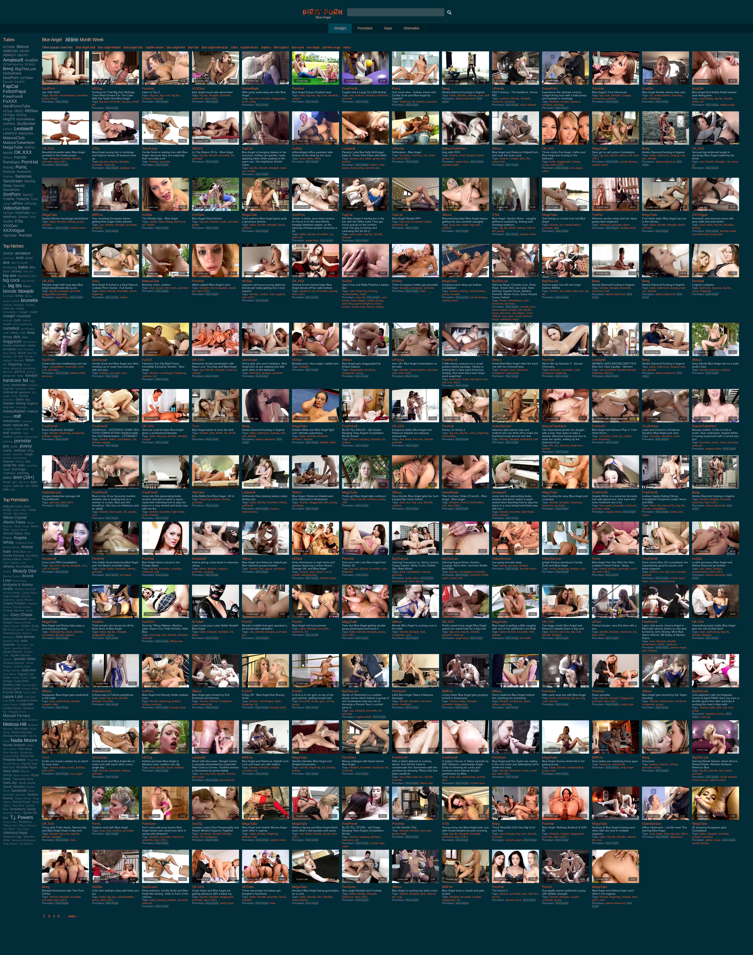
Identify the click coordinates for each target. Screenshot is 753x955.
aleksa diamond (465, 98)
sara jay (705, 716)
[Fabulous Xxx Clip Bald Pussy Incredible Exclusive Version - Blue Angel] (165, 357)
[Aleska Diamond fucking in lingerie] (465, 85)
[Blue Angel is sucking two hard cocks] (415, 884)
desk (310, 158)
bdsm (6, 271)
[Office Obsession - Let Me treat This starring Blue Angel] (665, 820)
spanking (31, 465)
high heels (177, 511)
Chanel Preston (14, 603)
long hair (8, 407)
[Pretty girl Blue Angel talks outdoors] (365, 489)
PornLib (9, 172)
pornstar (22, 440)
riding (30, 450)
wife (6, 489)
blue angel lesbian (109, 47)
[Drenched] (665, 754)
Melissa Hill (14, 724)
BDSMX (30, 64)
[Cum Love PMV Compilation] (65, 555)
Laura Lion (13, 696)
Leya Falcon (10, 704)
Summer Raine (12, 812)
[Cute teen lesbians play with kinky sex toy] (115, 884)
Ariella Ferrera (13, 555)
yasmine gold (450, 164)
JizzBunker (26, 123)
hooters (33, 385)
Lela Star (30, 696)
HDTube (9, 115)
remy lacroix (416, 581)
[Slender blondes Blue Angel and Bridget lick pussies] (315, 754)
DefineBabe (12, 73)
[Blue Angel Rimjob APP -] (415, 212)
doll (487, 95)
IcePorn (9, 124)
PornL (21, 167)
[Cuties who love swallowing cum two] (65, 357)
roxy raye (507, 316)
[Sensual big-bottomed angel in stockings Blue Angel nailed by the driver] (715, 145)
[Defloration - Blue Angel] (415, 145)
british (15, 301)
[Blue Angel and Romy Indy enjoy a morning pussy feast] (65, 619)
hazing (426, 571)
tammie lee (373, 167)
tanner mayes (375, 306)
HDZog (21, 115)
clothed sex (666, 701)
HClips (8, 111)
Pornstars (365, 28)
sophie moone (155, 47)
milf (17, 416)
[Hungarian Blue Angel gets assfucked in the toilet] (65, 688)
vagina (7, 485)
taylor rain (456, 578)
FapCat (10, 86)
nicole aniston (728, 776)
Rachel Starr (30, 763)
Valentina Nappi (15, 833)
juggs (6, 395)
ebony (32, 345)
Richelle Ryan (26, 767)
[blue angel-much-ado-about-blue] (215, 85)
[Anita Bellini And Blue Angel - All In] (215, 489)
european (9, 349)
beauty (17, 271)
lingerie (32, 403)
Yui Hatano (26, 843)
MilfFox (30, 147)
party (253, 101)
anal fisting (706, 98)
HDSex (31, 110)
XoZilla (8, 221)
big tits (15, 285)
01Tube (9, 47)
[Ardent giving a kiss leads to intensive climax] (215, 555)
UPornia (30, 203)
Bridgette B (11, 585)
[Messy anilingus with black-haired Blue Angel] (365, 754)
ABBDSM (10, 51)
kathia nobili (727, 104)
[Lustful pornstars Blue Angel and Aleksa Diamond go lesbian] (715, 555)
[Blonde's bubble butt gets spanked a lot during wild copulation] (265, 619)
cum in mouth (50, 568)
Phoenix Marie (14, 760)
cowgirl (9, 316)
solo (21, 465)
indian (31, 388)
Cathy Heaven (25, 599)
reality (7, 450)
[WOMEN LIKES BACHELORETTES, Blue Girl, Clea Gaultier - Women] (615, 357)
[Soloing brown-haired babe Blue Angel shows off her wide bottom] (315, 278)
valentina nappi (509, 319)
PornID (8, 167)
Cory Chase (21, 614)
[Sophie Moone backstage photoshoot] (65, 212)
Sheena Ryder (21, 801)
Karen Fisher (20, 677)
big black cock (27, 275)
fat (15, 356)
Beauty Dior (25, 571)
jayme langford (364, 303)
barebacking (309, 574)
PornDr (20, 157)
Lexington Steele (27, 700)
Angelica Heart (24, 542)
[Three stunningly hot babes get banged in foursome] (265, 884)
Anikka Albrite (11, 547)
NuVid (8, 153)
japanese (25, 392)
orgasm (15, 432)
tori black (125, 574)
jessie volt (515, 309)
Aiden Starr (20, 510)
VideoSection (16, 208)
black (27, 286)
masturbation (14, 411)
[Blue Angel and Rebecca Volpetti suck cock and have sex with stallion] (265, 754)
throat (6, 482)
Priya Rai (32, 760)
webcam (18, 485)
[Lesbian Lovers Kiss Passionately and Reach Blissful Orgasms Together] (215, 820)
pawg (695, 710)
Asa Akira (31, 555)
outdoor (8, 436)
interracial (10, 392)
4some (53, 833)
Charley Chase (22, 607)
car (728, 161)
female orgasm (101, 442)
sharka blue (357, 167)
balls (712, 707)
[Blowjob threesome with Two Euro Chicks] (65, 884)
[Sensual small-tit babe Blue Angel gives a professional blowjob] (165, 423)
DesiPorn (11, 77)
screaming (20, 457)
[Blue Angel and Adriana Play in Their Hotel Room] (615, 423)
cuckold (7, 320)
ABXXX (22, 55)
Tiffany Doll (10, 825)
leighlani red (127, 167)
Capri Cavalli (11, 596)
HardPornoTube (16, 106)
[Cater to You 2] (165, 85)
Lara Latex (30, 692)
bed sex (28, 271)
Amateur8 (13, 60)
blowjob (26, 291)
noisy (525, 770)
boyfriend (526, 439)
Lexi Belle (9, 700)
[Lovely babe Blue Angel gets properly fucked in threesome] (465, 688)
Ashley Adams (12, 559)
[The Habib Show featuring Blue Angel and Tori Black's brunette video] (115, 555)
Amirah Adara (13, 533)
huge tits (8, 388)
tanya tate (716, 234)
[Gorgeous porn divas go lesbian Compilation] (465, 278)
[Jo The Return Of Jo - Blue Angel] (215, 145)
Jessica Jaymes (13, 662)
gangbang (29, 368)
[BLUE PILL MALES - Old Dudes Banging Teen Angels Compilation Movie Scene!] (365, 423)
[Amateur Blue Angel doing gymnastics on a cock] (315, 884)
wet (27, 485)
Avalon (7, 571)
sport (527, 701)
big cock (11, 280)
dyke (278, 701)
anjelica (266, 47)
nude (18, 429)
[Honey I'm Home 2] (465, 423)
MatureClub (14, 137)
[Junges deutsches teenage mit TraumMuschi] (65, 489)
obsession (676, 836)
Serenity (20, 794)
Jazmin (7, 659)
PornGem (11, 162)
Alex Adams (20, 513)
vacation (666, 436)
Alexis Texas (21, 526)
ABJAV (24, 51)
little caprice (281, 47)
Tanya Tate (10, 822)
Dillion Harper (11, 626)
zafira (234, 47)
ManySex (26, 133)
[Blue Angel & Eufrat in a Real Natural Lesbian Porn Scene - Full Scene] (115, 278)
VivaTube (22, 213)
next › (72, 916)
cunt (5, 332)
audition (504, 98)
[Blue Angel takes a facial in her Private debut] (165, 555)
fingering (15, 364)
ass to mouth (19, 262)
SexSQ (29, 181)
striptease (9, 473)
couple (33, 311)
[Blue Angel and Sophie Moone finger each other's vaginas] (265, 820)
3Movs (22, 46)
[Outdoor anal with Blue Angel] (115, 820)
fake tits (32, 353)
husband (20, 388)
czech (132, 291)
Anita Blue (19, 551)
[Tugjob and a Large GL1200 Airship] (365, 85)
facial (22, 352)
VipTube (8, 212)
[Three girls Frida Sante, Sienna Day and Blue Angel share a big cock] (65, 820)
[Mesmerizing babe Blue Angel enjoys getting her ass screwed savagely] (465, 212)
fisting (503, 565)
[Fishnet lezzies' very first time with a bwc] (615, 619)
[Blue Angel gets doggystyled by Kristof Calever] (365, 357)
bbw (32, 267)
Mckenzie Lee (11, 719)
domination (30, 341)
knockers (8, 399)
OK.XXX (23, 152)
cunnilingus (28, 328)
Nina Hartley (10, 752)
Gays (388, 28)
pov (6, 446)
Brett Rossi (19, 580)
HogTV (9, 119)
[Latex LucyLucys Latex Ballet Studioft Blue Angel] (215, 619)
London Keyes (12, 708)
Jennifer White (24, 659)
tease (54, 98)
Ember (25, 626)
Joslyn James (11, 670)
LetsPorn (10, 133)
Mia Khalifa (21, 728)
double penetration (14, 345)
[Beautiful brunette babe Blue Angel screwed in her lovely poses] (65, 145)
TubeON (22, 199)
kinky (14, 395)
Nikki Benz (25, 749)
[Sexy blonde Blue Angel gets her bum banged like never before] (415, 489)
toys (33, 482)
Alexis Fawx (14, 522)
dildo (25, 337)
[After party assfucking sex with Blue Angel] (265, 85)
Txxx (34, 199)
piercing (8, 441)
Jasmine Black (21, 648)
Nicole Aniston (14, 745)
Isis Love (22, 644)
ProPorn (8, 176)
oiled (25, 429)
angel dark (462, 161)
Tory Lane (23, 829)
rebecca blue (718, 779)
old (32, 429)
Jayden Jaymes (20, 655)
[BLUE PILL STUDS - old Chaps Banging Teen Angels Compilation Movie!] (365, 820)
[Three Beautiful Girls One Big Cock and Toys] (515, 820)
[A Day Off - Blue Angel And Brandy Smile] (265, 688)
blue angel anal (85, 47)
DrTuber (26, 78)
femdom (19, 360)
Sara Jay (10, 783)
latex (195, 634)
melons (7, 416)
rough (29, 454)
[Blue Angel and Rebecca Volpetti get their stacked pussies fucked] (265, 555)
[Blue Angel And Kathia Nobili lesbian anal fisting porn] (715, 85)
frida (423, 291)
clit (124, 511)
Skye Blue (18, 805)
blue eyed (115, 511)
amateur (23, 253)
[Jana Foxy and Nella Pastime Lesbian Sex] (365, 278)
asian (29, 258)
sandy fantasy (628, 161)
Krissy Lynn (11, 688)
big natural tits (666, 505)
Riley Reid (11, 771)
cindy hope (627, 704)
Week (98, 39)
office (317, 158)
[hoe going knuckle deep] (515, 555)
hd (25, 380)
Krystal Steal (12, 692)
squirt (6, 469)
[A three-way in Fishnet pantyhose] (115, 688)
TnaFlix (9, 199)
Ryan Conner (21, 775)
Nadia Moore (24, 740)
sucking (22, 473)
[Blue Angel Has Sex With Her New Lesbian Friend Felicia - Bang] (615, 555)
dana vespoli (500, 309)
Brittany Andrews (25, 589)
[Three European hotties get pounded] (415, 278)
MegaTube (13, 147)
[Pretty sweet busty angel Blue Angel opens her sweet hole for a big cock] (465, 619)
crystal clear (477, 783)
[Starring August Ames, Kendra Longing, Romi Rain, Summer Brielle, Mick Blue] (465, 555)
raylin (345, 846)
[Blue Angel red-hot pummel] (315, 619)
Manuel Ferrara (16, 715)
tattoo (7, 478)
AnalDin (31, 60)
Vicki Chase (10, 843)
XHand (23, 217)
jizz (34, 392)
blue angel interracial (215, 47)
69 (551, 445)
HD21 (18, 111)
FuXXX (10, 101)
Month (85, 39)
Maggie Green (17, 711)
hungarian (221, 287)
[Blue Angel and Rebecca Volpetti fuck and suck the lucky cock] (515, 145)
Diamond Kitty (22, 622)
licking (20, 403)
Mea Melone (29, 719)
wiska (347, 47)
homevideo (19, 385)
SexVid (19, 186)
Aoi (29, 551)
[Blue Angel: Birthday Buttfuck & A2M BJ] (565, 820)
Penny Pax (27, 756)
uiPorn (17, 203)
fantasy (7, 356)
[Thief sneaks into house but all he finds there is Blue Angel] (115, 619)
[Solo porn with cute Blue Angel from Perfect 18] (365, 555)
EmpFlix (19, 81)
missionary (11, 421)
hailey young (375, 300)
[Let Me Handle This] (415, 820)
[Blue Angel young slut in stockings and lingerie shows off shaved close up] (115, 145)
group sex (9, 375)
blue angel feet (175, 47)
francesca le (399, 581)
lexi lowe (47, 376)
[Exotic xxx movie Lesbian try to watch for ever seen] (65, 754)
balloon (359, 95)
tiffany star (176, 641)
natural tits (20, 425)
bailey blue (412, 578)
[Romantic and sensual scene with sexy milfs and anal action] (715, 212)
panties (18, 436)
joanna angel (678, 647)
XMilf (32, 217)
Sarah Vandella (14, 786)
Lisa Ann (26, 704)
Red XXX (9, 767)
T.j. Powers (21, 817)
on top (330, 701)
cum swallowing (22, 324)
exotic (71, 767)
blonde (10, 291)
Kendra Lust (12, 684)
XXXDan (10, 226)
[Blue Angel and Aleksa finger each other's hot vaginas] (615, 884)
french (464, 502)
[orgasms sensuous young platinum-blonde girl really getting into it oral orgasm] (265, 278)
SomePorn (11, 190)
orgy (25, 433)
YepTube (10, 235)
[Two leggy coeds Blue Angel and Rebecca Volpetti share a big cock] (565, 619)
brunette (29, 300)
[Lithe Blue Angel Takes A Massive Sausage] (415, 688)
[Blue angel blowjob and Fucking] (365, 884)
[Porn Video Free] (323, 14)
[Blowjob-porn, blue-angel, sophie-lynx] (315, 357)
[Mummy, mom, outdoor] (165, 278)
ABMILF (9, 55)
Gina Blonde (25, 637)
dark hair (297, 237)
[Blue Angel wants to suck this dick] (215, 423)
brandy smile (728, 231)
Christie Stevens (13, 610)
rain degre (518, 312)
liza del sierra (528, 568)
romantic (17, 454)
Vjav (33, 213)
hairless (575, 101)
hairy (20, 375)
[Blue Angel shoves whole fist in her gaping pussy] (565, 754)
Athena (8, 566)
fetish (30, 360)
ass (6, 262)
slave (626, 224)
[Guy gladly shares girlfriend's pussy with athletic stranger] (565, 884)
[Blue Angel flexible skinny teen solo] (665, 85)
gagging (16, 368)
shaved (8, 461)
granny (30, 371)
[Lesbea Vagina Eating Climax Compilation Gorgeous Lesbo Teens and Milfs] (665, 489)
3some (8, 253)
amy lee (360, 297)
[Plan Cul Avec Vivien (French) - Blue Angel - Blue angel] (465, 489)
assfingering (57, 631)
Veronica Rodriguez (24, 840)
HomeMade (25, 119)
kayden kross (249, 47)
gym (322, 701)
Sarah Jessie (26, 782)
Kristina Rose (30, 688)
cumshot (11, 328)
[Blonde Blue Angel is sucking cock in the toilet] (415, 619)
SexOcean (13, 181)
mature (32, 411)
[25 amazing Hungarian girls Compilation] (715, 820)
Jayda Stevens (12, 651)
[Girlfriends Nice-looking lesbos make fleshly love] (265, 489)
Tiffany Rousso (27, 825)
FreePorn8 (13, 96)
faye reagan (358, 300)
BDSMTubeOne (13, 64)
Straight (340, 28)
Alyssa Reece (19, 529)
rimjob (7, 454)
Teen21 (27, 194)
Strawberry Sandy (23, 809)
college (19, 308)
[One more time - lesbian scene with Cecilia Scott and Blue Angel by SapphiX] (415, 85)
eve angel (313, 47)
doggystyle (12, 341)
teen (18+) (23, 477)
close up (8, 308)
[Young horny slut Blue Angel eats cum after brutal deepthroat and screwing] (465, 820)
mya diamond (700, 234)
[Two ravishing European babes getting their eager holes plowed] (115, 212)
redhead (19, 450)
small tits (10, 465)
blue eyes (298, 47)
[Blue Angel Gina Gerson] (215, 212)
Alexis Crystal (14, 517)
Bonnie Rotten (12, 576)
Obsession (26, 752)
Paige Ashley (11, 756)
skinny (19, 461)
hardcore (12, 380)
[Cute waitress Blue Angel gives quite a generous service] (265, 212)
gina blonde (227, 779)
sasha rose (358, 306)
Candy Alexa (29, 592)
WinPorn (9, 217)
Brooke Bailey (11, 592)
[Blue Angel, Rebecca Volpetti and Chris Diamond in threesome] (315, 489)
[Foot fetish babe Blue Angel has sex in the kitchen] (665, 212)
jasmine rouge (331, 47)
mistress (604, 224)
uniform (246, 227)
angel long (61, 297)
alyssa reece (513, 899)
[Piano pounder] (615, 688)
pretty (381, 499)
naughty (8, 429)
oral (6, 433)
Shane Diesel (23, 798)
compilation (10, 312)
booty (19, 295)
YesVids (25, 235)
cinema (471, 95)
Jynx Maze (9, 674)
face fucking (25, 349)
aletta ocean (713, 839)
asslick (153, 221)
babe (23, 267)
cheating (18, 304)
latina (20, 399)
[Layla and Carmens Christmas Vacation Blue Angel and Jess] (665, 423)
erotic (714, 442)
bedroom (705, 287)
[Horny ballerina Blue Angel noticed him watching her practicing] (515, 688)
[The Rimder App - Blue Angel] (165, 212)
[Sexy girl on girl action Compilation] (615, 145)
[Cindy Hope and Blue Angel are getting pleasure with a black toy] (215, 884)
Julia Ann (28, 670)
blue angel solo (133, 47)
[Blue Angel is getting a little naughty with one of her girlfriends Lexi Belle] (515, 619)
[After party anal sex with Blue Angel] (565, 688)
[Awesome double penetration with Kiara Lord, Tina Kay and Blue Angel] (215, 357)
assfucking (10, 267)
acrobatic (515, 893)
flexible (76, 158)
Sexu (7, 185)
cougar (23, 311)
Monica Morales (22, 732)
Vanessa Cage (12, 836)
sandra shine (528, 234)
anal (19, 257)
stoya (495, 319)
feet (20, 356)
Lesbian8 (23, 128)
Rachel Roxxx (11, 763)
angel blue (462, 638)
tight (14, 482)
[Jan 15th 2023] (65, 85)
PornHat (29, 162)
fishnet (608, 372)
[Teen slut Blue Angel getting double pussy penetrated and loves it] (365, 619)
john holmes (649, 650)
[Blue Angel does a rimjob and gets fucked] (465, 884)
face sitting (9, 353)
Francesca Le (12, 633)
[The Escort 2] (515, 884)
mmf (194, 704)
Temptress (25, 821)
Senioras (23, 176)
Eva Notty (32, 629)
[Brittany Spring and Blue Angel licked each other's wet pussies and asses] (315, 820)
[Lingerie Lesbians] (715, 278)
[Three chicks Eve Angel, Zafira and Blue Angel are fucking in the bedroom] (565, 145)
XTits (19, 221)
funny (6, 368)
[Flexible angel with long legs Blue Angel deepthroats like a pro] (65, 278)
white (34, 485)
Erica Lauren (16, 629)
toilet (55, 704)
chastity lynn (527, 306)
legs (27, 399)
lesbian (8, 403)
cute (22, 332)
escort (496, 896)
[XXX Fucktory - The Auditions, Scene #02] (515, 85)
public (14, 446)
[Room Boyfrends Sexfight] (65, 423)
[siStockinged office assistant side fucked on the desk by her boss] (315, 145)
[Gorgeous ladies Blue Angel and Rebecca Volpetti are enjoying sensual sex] (415, 423)
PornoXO (24, 172)
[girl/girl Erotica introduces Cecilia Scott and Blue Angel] (565, 555)
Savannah (19, 790)
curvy (14, 332)
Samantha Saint (23, 779)
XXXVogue (14, 230)
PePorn (8, 157)
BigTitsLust (25, 68)
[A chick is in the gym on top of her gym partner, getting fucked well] (315, 688)
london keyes (328, 578)
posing (333, 291)
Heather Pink (11, 641)
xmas (676, 436)
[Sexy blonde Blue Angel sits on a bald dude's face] (715, 357)
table (404, 833)
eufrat (123, 297)
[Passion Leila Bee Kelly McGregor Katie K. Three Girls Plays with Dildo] (365, 145)
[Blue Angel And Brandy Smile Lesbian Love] (165, 688)
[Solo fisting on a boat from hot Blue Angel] (565, 212)
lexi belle (525, 638)
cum (17, 320)
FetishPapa (14, 91)
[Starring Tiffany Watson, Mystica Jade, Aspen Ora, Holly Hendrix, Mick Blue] (165, 619)
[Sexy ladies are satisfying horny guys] (615, 754)
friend (27, 364)
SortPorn (12, 194)
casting (7, 304)
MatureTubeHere (19, 142)
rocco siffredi (528, 104)
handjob (31, 375)
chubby (30, 304)
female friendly (626, 369)
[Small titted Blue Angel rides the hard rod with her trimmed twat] (515, 357)
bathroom (663, 155)
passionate (31, 436)
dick (17, 337)
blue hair (193, 47)
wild (12, 489)
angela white (713, 448)
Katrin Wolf (21, 681)
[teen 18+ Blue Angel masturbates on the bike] (415, 357)
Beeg (8, 68)
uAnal (6, 203)
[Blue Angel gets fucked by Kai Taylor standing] (665, 688)
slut (27, 461)
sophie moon (600, 164)
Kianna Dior (29, 684)
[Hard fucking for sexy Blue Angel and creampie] (565, 489)
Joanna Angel (22, 666)
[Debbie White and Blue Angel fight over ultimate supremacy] (315, 423)
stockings (19, 469)
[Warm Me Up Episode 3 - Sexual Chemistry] (565, 357)
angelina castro (715, 713)
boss (302, 158)
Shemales (411, 28)
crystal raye (377, 843)
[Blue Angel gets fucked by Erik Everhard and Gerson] (215, 688)
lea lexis (505, 312)
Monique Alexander (15, 735)
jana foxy (347, 303)
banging (364, 439)
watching (506, 704)
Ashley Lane (18, 562)
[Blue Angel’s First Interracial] (615, 85)
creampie (23, 316)
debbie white (328, 442)
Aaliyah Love (12, 506)
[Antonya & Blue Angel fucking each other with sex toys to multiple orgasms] (615, 820)
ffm (5, 364)
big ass (9, 275)
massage (21, 407)
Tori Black (9, 829)
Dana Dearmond (15, 619)
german (8, 371)
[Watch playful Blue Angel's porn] (215, 278)
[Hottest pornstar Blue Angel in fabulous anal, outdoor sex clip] (165, 754)
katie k (374, 164)
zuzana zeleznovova (662, 581)
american (9, 258)
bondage (8, 295)
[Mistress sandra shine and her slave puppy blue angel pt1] (615, 212)
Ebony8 (8, 81)
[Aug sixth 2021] (465, 145)
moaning (26, 421)
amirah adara (514, 839)
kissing (23, 395)
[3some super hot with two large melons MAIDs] (565, 278)
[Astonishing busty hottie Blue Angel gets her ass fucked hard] (715, 619)
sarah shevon (523, 316)
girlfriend (19, 371)
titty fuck (24, 482)
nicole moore (700, 779)
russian (7, 457)
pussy (26, 445)
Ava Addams (25, 566)
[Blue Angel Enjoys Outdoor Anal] (315, 85)
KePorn (8, 129)
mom (7, 425)
